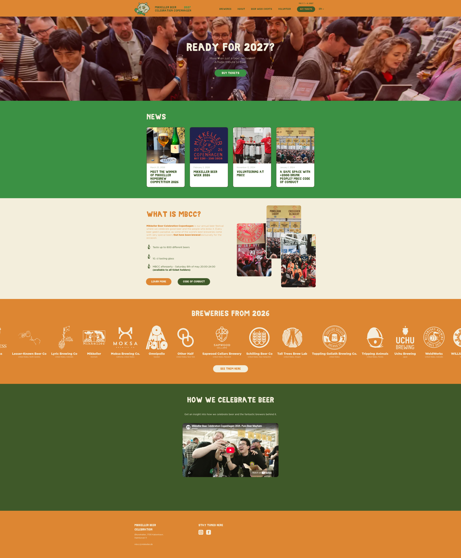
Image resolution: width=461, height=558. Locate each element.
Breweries (225, 9)
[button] (321, 9)
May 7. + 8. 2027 (306, 3)
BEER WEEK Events (261, 9)
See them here (230, 369)
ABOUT (241, 9)
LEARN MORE (158, 282)
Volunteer (284, 9)
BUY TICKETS (306, 9)
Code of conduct (194, 282)
